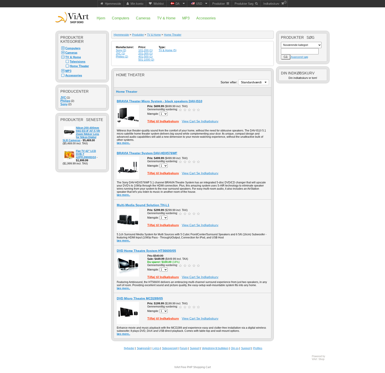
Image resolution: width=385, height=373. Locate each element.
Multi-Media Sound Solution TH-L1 (143, 205)
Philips (65, 100)
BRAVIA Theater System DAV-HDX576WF (147, 153)
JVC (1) (120, 53)
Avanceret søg (299, 57)
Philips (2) (122, 56)
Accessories (73, 75)
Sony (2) (121, 50)
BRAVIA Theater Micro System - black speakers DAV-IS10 (159, 101)
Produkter (138, 34)
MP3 (68, 71)
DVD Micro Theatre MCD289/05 (140, 298)
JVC (63, 97)
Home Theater (79, 66)
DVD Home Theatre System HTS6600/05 (146, 250)
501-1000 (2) (146, 59)
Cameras (71, 52)
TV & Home (73, 57)
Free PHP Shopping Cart (196, 367)
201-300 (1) (145, 53)
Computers (72, 48)
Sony (64, 104)
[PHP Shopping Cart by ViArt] (321, 359)
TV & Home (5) (167, 50)
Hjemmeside (121, 34)
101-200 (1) (145, 50)
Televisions (77, 61)
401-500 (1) (145, 56)
